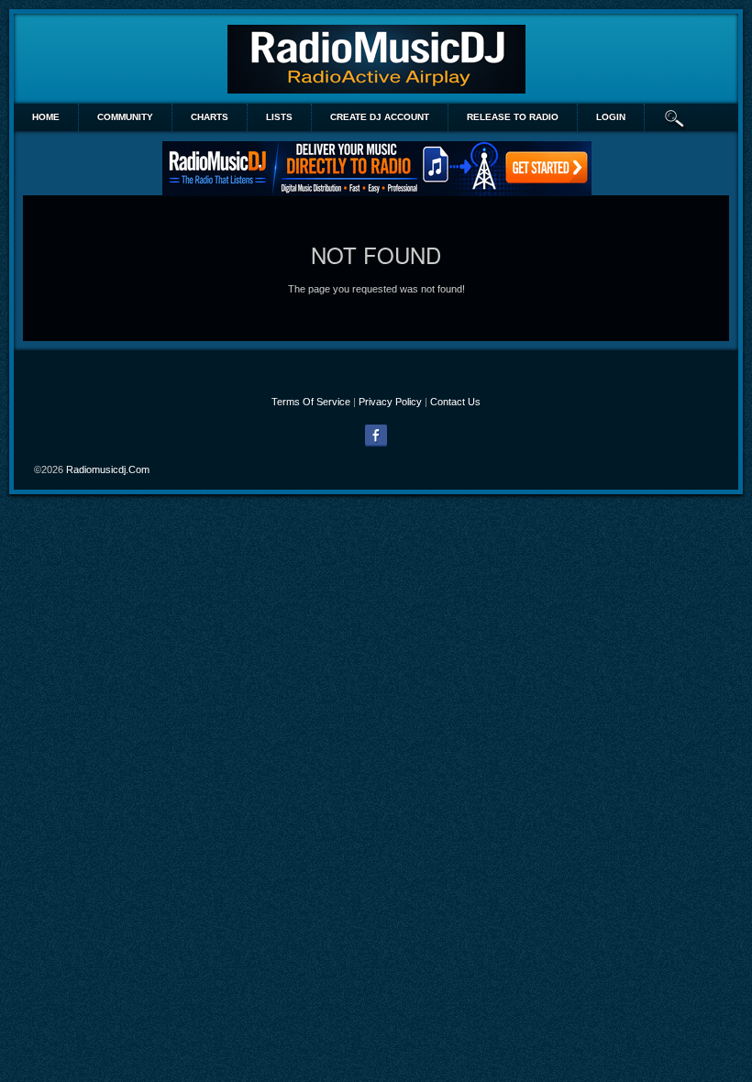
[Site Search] (675, 117)
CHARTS (209, 117)
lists (279, 117)
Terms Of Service (310, 401)
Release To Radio (512, 117)
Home (46, 117)
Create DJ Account (379, 117)
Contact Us (455, 401)
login (610, 117)
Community (125, 117)
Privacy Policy (390, 401)
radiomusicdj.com (107, 469)
